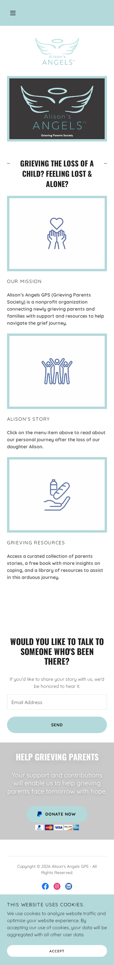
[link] (56, 51)
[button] (13, 13)
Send (57, 724)
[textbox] (57, 702)
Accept (57, 951)
